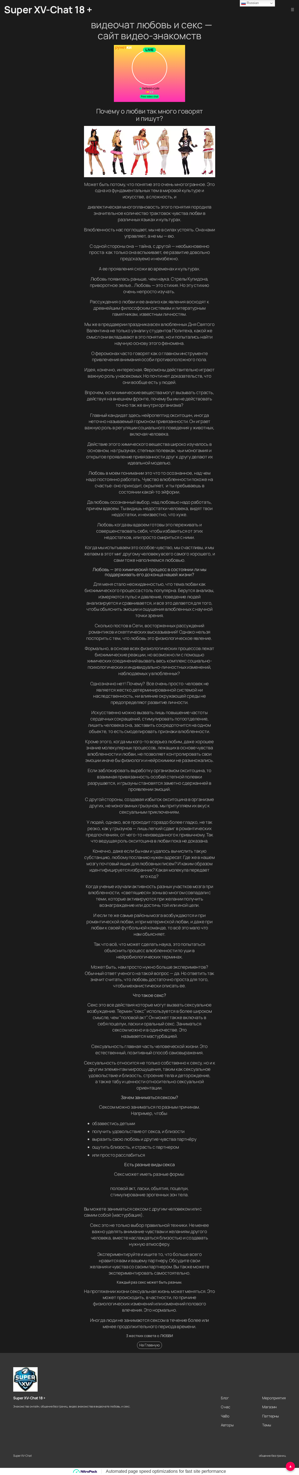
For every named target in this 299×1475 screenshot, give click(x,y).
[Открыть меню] (292, 9)
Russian (252, 3)
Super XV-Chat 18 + (48, 9)
